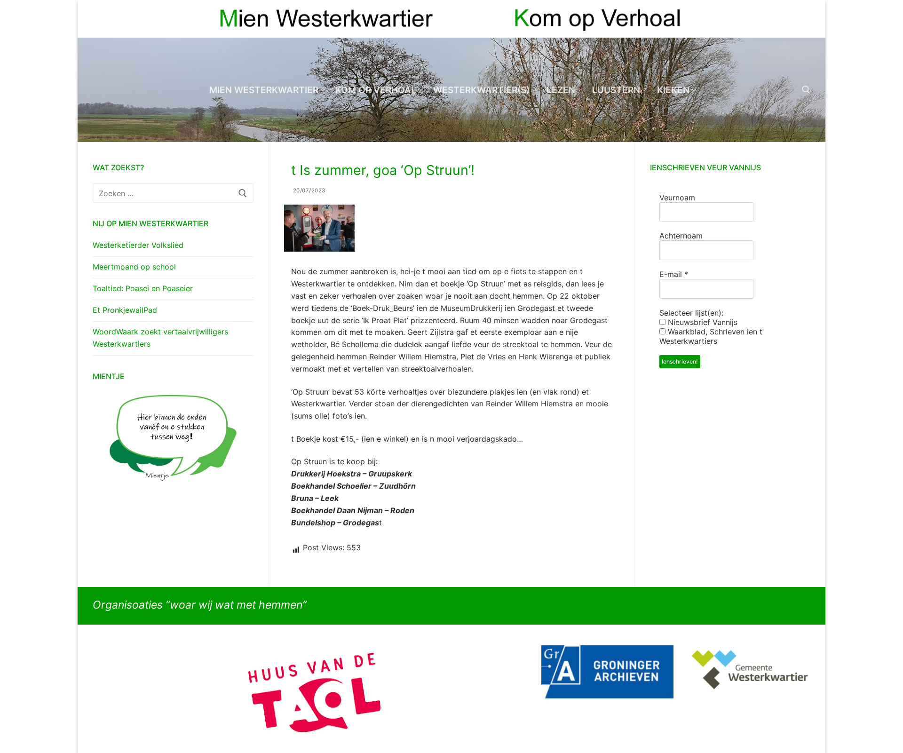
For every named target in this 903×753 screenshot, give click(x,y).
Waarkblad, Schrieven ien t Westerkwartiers (710, 336)
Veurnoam (677, 197)
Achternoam (681, 235)
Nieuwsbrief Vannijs (701, 322)
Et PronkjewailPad (125, 310)
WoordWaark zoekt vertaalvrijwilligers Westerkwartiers (160, 338)
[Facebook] (786, 19)
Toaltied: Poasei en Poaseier (143, 288)
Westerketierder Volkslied (138, 245)
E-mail (673, 274)
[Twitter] (803, 19)
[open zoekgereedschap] (806, 90)
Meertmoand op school (134, 266)
